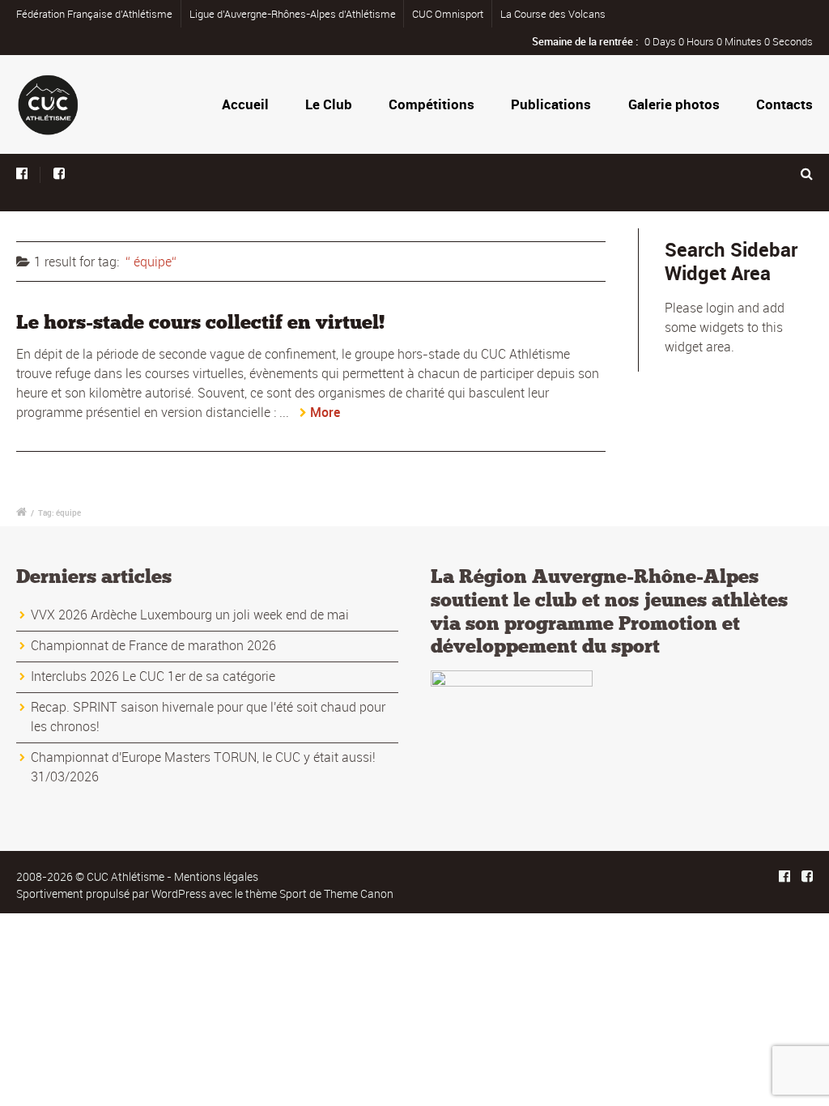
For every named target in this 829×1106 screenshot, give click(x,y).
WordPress (178, 893)
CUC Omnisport (447, 13)
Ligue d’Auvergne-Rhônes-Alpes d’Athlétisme (292, 13)
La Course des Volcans (553, 13)
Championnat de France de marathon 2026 (153, 645)
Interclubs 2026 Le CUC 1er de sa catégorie (153, 676)
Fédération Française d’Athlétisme (94, 13)
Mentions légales (216, 876)
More (325, 412)
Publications (551, 104)
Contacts (784, 104)
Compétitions (431, 104)
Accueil (245, 104)
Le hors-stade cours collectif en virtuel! (200, 322)
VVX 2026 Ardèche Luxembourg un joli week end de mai (190, 614)
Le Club (328, 104)
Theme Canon (358, 893)
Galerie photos (674, 104)
